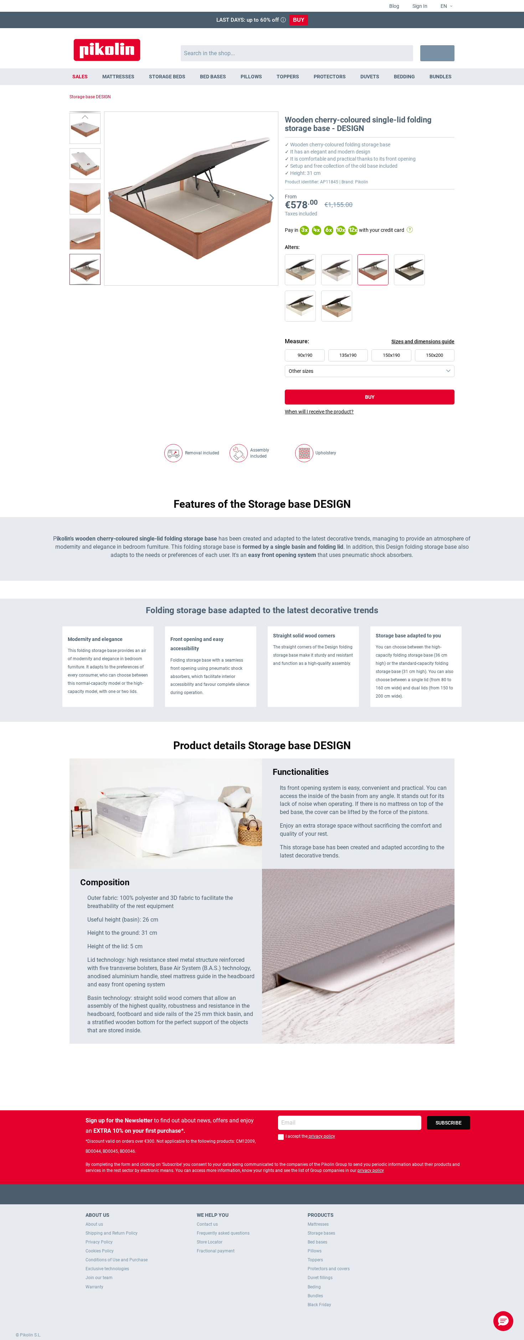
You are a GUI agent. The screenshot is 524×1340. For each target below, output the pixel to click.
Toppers (315, 1259)
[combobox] (297, 53)
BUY (298, 20)
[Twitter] (248, 1194)
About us (94, 1224)
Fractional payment (216, 1250)
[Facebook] (234, 1194)
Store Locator (209, 1242)
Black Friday (319, 1304)
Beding (314, 1286)
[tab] (369, 411)
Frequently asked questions (223, 1233)
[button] (443, 6)
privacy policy (321, 1136)
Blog (393, 6)
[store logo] (107, 46)
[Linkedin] (290, 1194)
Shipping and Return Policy (112, 1233)
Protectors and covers (329, 1268)
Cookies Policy (100, 1250)
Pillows (315, 1250)
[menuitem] (80, 76)
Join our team (99, 1277)
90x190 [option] (305, 355)
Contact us (207, 1224)
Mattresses (318, 1224)
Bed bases (317, 1242)
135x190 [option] (347, 355)
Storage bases (321, 1233)
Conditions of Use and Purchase (117, 1259)
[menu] (262, 76)
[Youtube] (262, 1194)
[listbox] (371, 363)
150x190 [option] (391, 355)
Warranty (94, 1286)
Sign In (419, 6)
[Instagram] (276, 1194)
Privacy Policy (99, 1242)
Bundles (315, 1295)
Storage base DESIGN (90, 96)
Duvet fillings (320, 1277)
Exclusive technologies (107, 1268)
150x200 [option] (434, 355)
